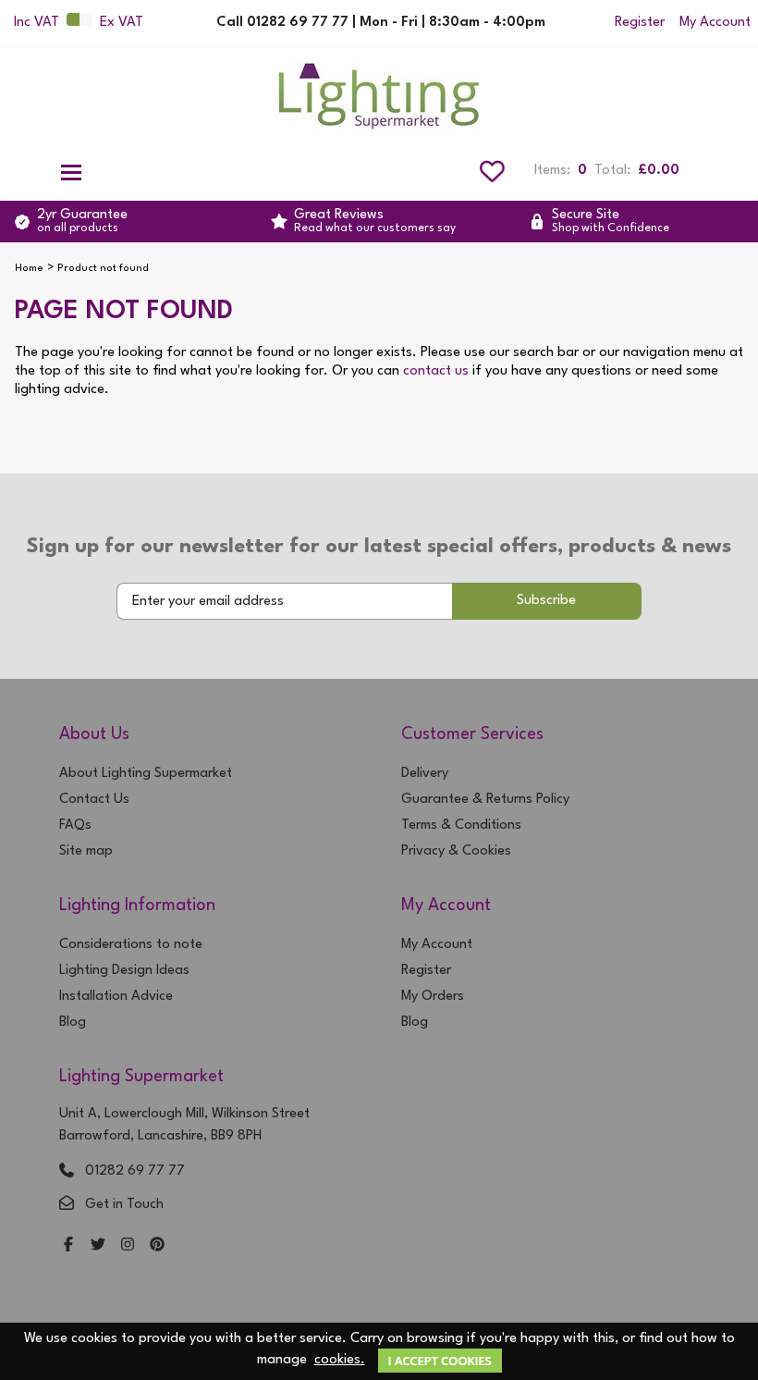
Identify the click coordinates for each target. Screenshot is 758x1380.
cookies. (339, 1360)
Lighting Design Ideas (124, 971)
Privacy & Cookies (456, 851)
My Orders (432, 997)
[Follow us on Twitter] (98, 1246)
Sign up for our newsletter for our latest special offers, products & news (379, 546)
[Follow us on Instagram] (127, 1246)
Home (29, 269)
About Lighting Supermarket (145, 774)
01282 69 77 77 (135, 1171)
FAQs (75, 825)
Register (640, 23)
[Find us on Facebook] (68, 1246)
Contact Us (94, 800)
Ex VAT (121, 23)
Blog (72, 1022)
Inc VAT (36, 23)
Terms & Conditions (461, 825)
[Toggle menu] (71, 171)
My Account (715, 23)
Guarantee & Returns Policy (485, 800)
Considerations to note (130, 945)
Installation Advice (116, 997)
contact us (436, 371)
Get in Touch (124, 1205)
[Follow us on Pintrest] (157, 1246)
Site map (86, 851)
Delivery (424, 774)
